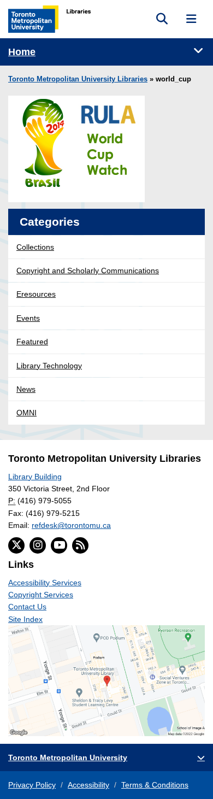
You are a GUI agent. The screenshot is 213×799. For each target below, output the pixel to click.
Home (22, 51)
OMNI (26, 412)
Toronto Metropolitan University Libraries (77, 79)
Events (28, 318)
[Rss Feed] (80, 545)
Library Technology (49, 365)
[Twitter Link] (16, 545)
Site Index (25, 619)
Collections (35, 247)
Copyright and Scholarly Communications (87, 270)
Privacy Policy (32, 784)
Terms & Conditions (154, 784)
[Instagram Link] (37, 545)
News (26, 389)
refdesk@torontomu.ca (71, 525)
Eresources (36, 294)
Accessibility (88, 784)
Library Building (35, 476)
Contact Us (27, 606)
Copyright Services (40, 594)
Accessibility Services (44, 582)
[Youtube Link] (59, 545)
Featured (32, 341)
